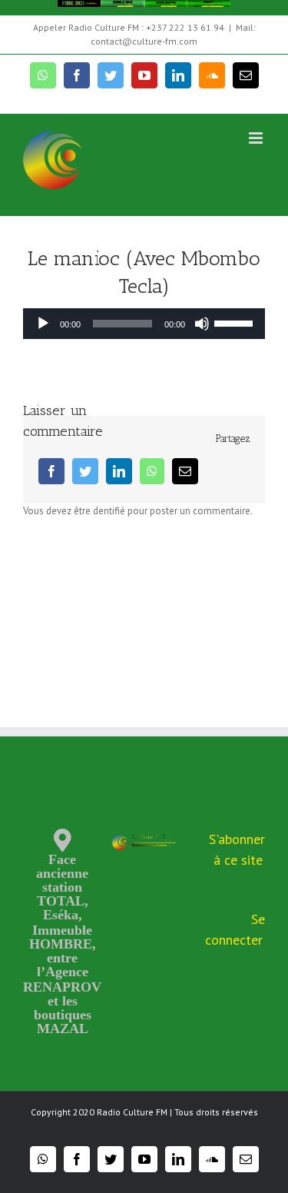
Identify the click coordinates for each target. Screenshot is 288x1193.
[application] (144, 323)
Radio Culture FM (132, 1112)
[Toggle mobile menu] (257, 138)
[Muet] (202, 323)
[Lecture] (43, 323)
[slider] (235, 322)
